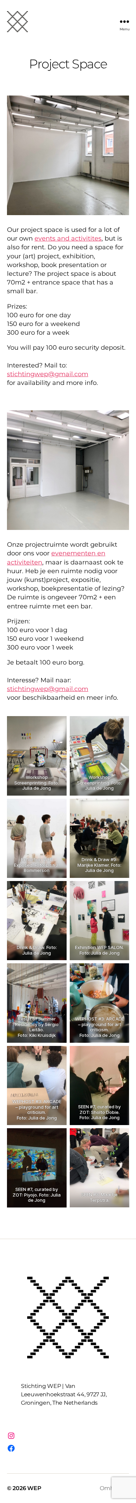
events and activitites (68, 238)
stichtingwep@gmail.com (47, 374)
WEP (34, 1488)
